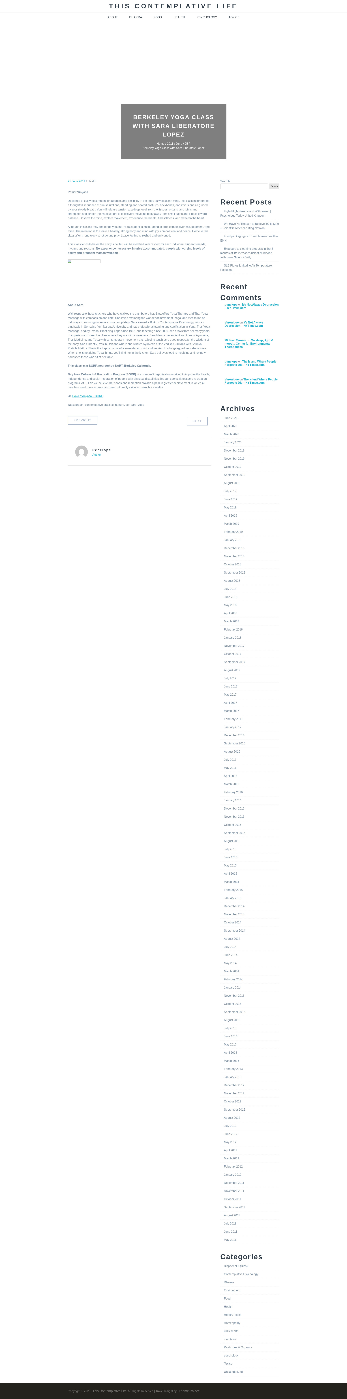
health (179, 17)
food (158, 17)
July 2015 (230, 849)
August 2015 (232, 841)
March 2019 (231, 523)
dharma (135, 17)
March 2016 (231, 784)
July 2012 (230, 1125)
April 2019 (230, 515)
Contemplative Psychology (241, 1274)
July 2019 (230, 491)
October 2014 (232, 922)
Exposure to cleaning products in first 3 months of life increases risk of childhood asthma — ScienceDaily (246, 253)
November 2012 (234, 1093)
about (113, 17)
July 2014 (230, 946)
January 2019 (232, 540)
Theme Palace (189, 1391)
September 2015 (234, 832)
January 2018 (232, 637)
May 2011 (230, 1239)
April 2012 (230, 1150)
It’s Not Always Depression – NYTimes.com (244, 324)
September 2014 (234, 930)
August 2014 (232, 938)
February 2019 (233, 531)
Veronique (232, 322)
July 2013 (230, 1028)
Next (197, 421)
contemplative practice (99, 404)
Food (227, 1298)
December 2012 (234, 1085)
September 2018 (234, 572)
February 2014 (233, 979)
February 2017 (233, 719)
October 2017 (232, 653)
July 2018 (230, 588)
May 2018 (230, 605)
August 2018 (232, 580)
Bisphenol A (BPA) (236, 1266)
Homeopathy (232, 1323)
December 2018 (234, 548)
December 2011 (234, 1182)
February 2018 (233, 629)
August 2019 (232, 483)
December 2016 (234, 735)
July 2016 (230, 759)
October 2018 (232, 564)
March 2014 (231, 971)
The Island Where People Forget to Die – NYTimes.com (250, 363)
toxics (234, 17)
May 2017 (230, 694)
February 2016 (233, 792)
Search (225, 181)
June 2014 (230, 955)
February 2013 (233, 1068)
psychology (207, 17)
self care (131, 404)
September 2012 (234, 1109)
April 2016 (230, 776)
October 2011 (232, 1199)
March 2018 (231, 621)
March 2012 (231, 1158)
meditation (230, 1339)
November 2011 (234, 1191)
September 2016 (234, 743)
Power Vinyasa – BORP (87, 396)
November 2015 (234, 816)
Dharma (229, 1282)
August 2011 (232, 1215)
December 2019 (234, 450)
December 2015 (234, 808)
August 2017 (232, 670)
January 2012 (232, 1174)
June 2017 (230, 686)
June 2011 (230, 1231)
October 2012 (232, 1101)
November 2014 (234, 914)
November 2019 (234, 458)
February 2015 (233, 889)
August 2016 (232, 751)
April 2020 (230, 426)
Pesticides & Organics (238, 1347)
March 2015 (231, 881)
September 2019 (234, 474)
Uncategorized (233, 1371)
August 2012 (232, 1117)
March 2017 (231, 710)
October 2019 (232, 466)
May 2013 (230, 1044)
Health (92, 181)
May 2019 (230, 507)
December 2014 (234, 906)
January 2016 (232, 800)
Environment (232, 1290)
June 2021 (230, 418)
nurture (119, 404)
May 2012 (230, 1142)
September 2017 (234, 662)
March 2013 (231, 1060)
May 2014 (230, 963)
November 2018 (234, 556)
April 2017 (230, 702)
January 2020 (232, 442)
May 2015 (230, 865)
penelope (101, 450)
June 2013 (230, 1036)
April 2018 (230, 613)
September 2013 (234, 1011)
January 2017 (232, 727)
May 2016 (230, 767)
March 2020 (231, 434)
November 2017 (234, 645)
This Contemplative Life (173, 6)
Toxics (228, 1363)
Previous (83, 420)
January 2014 (232, 987)
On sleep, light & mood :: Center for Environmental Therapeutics (249, 343)
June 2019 (230, 499)
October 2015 (232, 824)
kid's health (231, 1331)
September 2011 (234, 1207)
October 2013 (232, 1003)
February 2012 (233, 1166)
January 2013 (232, 1077)
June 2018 (230, 597)
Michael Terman (235, 340)
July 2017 (230, 678)
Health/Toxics (232, 1314)
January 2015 (232, 898)
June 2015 (230, 857)
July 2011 (230, 1223)
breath (79, 404)
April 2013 (230, 1052)
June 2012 (230, 1134)
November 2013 (234, 995)
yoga (141, 404)
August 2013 (232, 1020)
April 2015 (230, 873)
